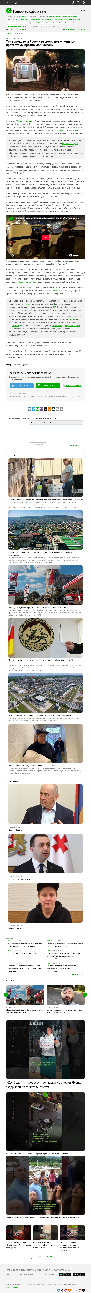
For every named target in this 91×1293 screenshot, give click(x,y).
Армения (42, 16)
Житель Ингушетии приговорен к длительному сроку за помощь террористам (61, 968)
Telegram (31, 322)
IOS (64, 307)
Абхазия (9, 16)
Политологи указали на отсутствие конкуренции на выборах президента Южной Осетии (43, 661)
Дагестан (16, 19)
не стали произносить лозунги (69, 130)
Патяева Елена (14, 928)
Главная (8, 33)
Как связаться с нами (26, 1274)
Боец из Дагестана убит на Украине (23, 953)
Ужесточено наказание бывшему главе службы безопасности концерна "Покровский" (63, 956)
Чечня (24, 26)
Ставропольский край (14, 26)
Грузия (9, 19)
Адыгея (24, 16)
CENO (55, 307)
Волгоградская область (70, 16)
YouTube (15, 325)
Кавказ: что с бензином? (17, 29)
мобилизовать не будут (27, 282)
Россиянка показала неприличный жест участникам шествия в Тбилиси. (69, 1246)
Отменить (74, 446)
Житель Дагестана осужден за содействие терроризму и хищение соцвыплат (65, 944)
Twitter (72, 319)
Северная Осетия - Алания (61, 23)
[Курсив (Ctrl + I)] (36, 422)
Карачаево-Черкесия (60, 19)
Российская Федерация (28, 23)
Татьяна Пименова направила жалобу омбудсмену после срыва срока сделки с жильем (45, 499)
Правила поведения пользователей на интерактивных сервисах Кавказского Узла (52, 1284)
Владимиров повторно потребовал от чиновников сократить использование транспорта (24, 968)
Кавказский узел (24, 121)
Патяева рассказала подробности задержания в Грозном (32, 765)
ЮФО (53, 26)
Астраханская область (54, 16)
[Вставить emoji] (50, 422)
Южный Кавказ (45, 26)
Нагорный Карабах (13, 23)
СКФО (73, 23)
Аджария (17, 16)
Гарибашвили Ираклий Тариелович (23, 879)
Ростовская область (44, 23)
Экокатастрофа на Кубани (75, 29)
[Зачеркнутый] (45, 422)
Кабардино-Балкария (36, 19)
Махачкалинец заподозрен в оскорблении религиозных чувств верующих (26, 944)
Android (27, 304)
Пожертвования (49, 1274)
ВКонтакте (57, 325)
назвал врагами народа (60, 290)
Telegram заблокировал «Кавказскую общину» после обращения (18, 1245)
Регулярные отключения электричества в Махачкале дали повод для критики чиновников (41, 553)
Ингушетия (24, 19)
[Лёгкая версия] (16, 3)
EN (11, 2)
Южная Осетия (33, 26)
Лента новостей (19, 33)
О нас (7, 1274)
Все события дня (78, 974)
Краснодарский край (75, 19)
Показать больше (46, 1256)
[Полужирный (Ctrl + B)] (31, 422)
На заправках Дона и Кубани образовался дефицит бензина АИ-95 (37, 607)
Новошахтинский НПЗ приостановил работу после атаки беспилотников (39, 715)
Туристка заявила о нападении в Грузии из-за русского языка (44, 1245)
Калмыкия (48, 19)
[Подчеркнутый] (40, 422)
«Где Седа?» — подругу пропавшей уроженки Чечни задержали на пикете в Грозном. (43, 1084)
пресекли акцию (70, 143)
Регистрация (38, 444)
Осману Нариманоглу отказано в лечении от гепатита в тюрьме (65, 1011)
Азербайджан (32, 16)
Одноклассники (72, 325)
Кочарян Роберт (15, 830)
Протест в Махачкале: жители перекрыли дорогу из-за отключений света (37, 1153)
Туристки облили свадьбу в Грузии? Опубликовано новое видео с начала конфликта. (42, 1217)
